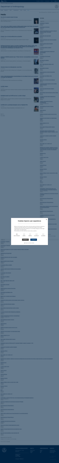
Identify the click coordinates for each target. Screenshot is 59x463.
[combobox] (46, 219)
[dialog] (29, 231)
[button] (29, 243)
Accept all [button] (34, 239)
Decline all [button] (25, 239)
